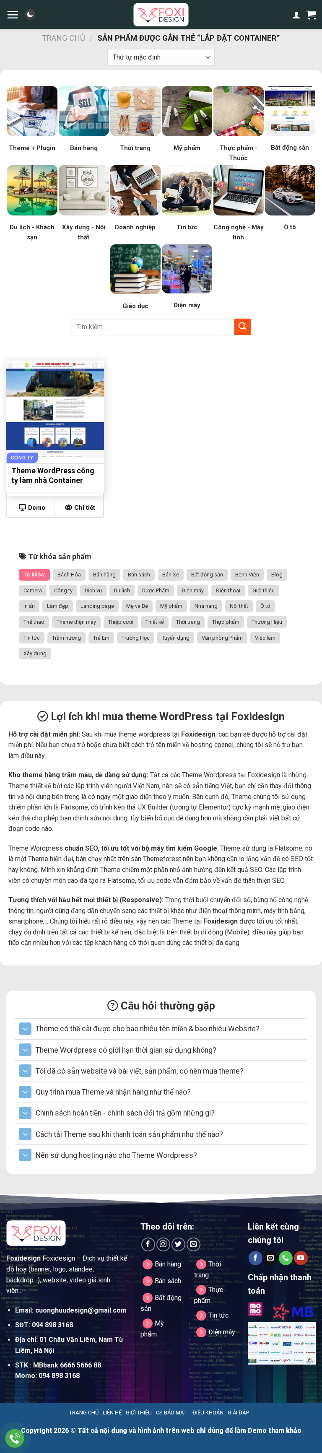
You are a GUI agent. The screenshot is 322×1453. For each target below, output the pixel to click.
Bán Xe (170, 574)
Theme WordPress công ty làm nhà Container (52, 475)
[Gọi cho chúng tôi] (286, 1258)
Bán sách (139, 574)
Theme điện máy (76, 622)
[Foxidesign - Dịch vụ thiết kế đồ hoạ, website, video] (161, 15)
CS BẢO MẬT (171, 1412)
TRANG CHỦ (84, 1412)
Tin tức (31, 638)
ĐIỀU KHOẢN (207, 1412)
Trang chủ (63, 38)
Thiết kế (154, 622)
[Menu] (12, 14)
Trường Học (136, 638)
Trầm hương (66, 638)
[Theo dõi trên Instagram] (163, 1244)
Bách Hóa (69, 574)
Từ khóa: (34, 574)
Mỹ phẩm (171, 606)
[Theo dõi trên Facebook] (148, 1244)
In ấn (29, 606)
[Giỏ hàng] (311, 14)
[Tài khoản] (296, 14)
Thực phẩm (225, 622)
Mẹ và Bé (137, 606)
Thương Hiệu (267, 622)
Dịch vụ (93, 590)
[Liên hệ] (14, 1438)
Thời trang (188, 622)
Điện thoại (228, 590)
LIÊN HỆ (112, 1412)
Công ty (63, 590)
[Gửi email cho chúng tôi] (193, 1244)
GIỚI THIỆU (139, 1412)
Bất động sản (207, 574)
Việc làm (265, 638)
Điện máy (193, 590)
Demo (36, 507)
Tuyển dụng (176, 638)
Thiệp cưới (120, 622)
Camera (32, 590)
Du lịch (122, 590)
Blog (277, 574)
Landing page (97, 606)
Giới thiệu (263, 590)
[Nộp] (242, 327)
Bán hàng (104, 574)
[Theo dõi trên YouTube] (301, 1258)
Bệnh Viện (247, 574)
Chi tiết (84, 507)
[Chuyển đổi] (25, 1028)
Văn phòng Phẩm (222, 638)
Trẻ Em (101, 638)
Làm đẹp (57, 606)
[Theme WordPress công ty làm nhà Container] (55, 409)
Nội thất (239, 606)
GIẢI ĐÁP (238, 1412)
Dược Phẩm (155, 590)
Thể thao (33, 622)
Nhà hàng (206, 606)
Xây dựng (35, 653)
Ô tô (265, 606)
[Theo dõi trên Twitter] (178, 1244)
